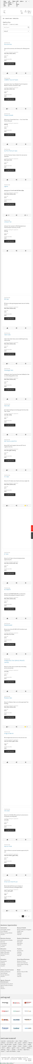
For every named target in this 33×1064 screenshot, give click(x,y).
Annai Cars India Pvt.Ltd (10, 882)
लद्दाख (18, 1051)
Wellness (19, 933)
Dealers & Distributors (23, 938)
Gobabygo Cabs (8, 370)
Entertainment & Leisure (7, 983)
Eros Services (8, 44)
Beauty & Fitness (21, 961)
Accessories (20, 950)
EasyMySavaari (8, 625)
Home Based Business (23, 959)
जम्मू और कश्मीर (8, 1044)
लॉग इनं (29, 10)
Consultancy (4, 943)
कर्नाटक (20, 1044)
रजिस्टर (28, 9)
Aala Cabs (7, 406)
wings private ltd (8, 733)
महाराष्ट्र (9, 1046)
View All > (3, 934)
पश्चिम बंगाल (26, 1049)
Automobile (20, 940)
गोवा (15, 1043)
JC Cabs (6, 554)
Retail (18, 970)
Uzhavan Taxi (8, 222)
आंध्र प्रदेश (3, 1041)
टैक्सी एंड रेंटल (15, 18)
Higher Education (5, 952)
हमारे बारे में (6, 1059)
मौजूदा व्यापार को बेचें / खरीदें (5, 2)
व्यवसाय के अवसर (8, 18)
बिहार (20, 1041)
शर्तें (26, 1060)
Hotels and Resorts (5, 971)
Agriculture (20, 943)
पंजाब (18, 1048)
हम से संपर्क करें (13, 1059)
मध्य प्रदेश (4, 1046)
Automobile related (5, 929)
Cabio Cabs (7, 335)
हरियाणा (25, 1043)
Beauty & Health (21, 928)
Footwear (19, 954)
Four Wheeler (4, 931)
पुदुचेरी (13, 1048)
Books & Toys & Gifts (22, 971)
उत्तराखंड (13, 1049)
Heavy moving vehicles (6, 933)
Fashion (19, 949)
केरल (25, 1044)
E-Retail (19, 975)
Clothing (19, 952)
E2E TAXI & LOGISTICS (10, 441)
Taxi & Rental (4, 973)
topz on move (8, 846)
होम (3, 18)
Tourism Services (5, 975)
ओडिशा (8, 1048)
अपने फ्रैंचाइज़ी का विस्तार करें (10, 2)
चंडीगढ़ (25, 1041)
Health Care (20, 931)
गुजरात (19, 1043)
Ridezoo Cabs (8, 698)
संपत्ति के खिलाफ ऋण (17, 2)
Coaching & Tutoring (6, 950)
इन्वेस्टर (20, 1)
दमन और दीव (10, 1043)
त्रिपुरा (8, 1049)
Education (19, 942)
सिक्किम (29, 1048)
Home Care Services (22, 962)
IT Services (3, 945)
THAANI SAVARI (8, 115)
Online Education (5, 954)
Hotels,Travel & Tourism (7, 970)
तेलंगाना (2, 1051)
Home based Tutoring (22, 964)
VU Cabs (6, 477)
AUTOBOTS (7, 589)
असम (16, 1041)
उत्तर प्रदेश (19, 1049)
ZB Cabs (6, 299)
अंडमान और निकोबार (11, 1051)
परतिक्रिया (20, 1059)
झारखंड (14, 1044)
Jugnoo (6, 186)
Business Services (6, 938)
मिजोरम (25, 1046)
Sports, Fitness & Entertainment (5, 981)
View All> (19, 955)
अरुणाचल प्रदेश (10, 1041)
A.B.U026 (7, 811)
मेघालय (19, 1046)
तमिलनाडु (3, 1049)
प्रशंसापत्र (29, 1059)
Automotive (4, 928)
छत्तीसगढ (3, 1043)
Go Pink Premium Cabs (10, 151)
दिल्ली (3, 1048)
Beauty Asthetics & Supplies (24, 929)
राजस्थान (23, 1048)
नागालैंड (30, 1046)
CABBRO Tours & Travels (11, 80)
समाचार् (25, 1059)
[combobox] (16, 27)
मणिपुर (14, 1046)
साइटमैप (29, 1060)
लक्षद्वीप (29, 1044)
